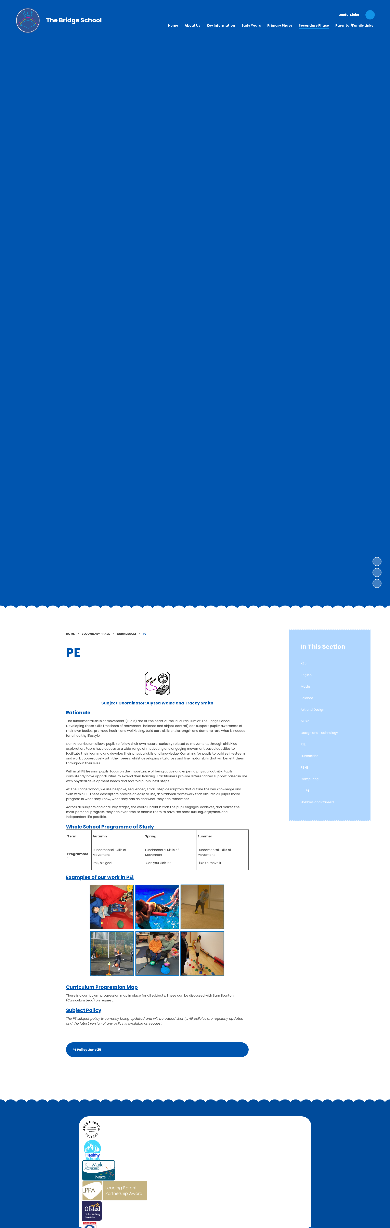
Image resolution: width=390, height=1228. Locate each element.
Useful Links (349, 14)
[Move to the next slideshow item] (377, 561)
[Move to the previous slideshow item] (377, 572)
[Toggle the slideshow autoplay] (377, 583)
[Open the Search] (370, 14)
